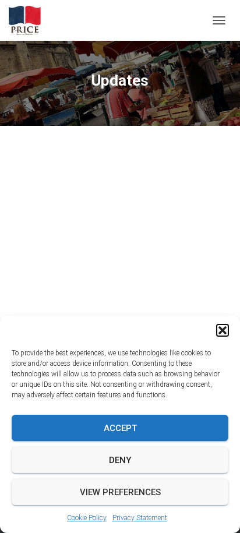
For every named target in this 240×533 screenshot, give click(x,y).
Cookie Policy (87, 518)
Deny (120, 460)
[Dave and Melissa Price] (29, 20)
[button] (222, 330)
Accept (120, 428)
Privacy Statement (139, 518)
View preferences (120, 492)
